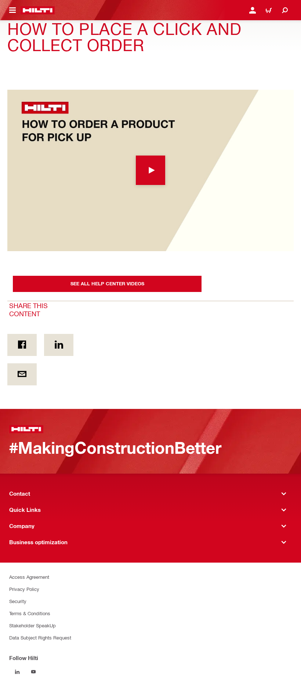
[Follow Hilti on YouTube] (33, 672)
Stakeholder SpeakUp (32, 625)
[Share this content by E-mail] (22, 374)
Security (17, 601)
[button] (150, 170)
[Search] (285, 10)
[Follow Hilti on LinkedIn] (17, 672)
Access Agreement (29, 577)
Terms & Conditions (29, 613)
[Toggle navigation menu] (12, 10)
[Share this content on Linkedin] (58, 345)
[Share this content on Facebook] (22, 345)
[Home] (38, 10)
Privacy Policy (24, 589)
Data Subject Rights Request (40, 637)
